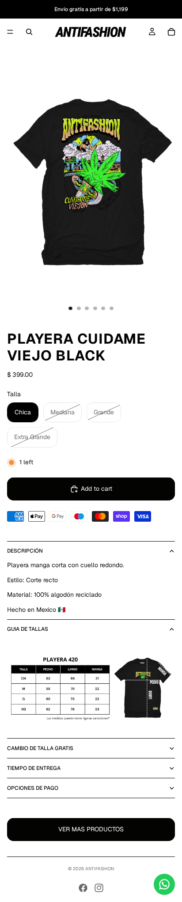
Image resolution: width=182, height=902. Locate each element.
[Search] (29, 32)
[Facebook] (83, 888)
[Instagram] (99, 888)
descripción (25, 550)
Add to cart (96, 489)
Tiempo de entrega (34, 768)
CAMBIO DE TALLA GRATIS (40, 748)
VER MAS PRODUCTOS (91, 829)
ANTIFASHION (99, 869)
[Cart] (171, 32)
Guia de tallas (27, 629)
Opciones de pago (32, 788)
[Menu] (10, 32)
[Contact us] (164, 884)
